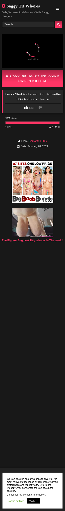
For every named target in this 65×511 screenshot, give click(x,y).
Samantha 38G (38, 141)
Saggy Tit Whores (22, 6)
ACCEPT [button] (33, 501)
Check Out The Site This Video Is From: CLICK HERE (34, 78)
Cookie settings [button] (16, 501)
